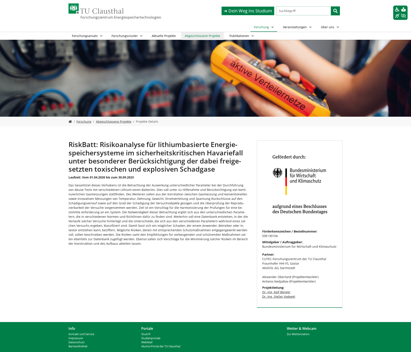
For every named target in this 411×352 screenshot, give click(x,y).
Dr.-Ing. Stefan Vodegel (278, 297)
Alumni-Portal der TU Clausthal (160, 346)
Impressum (75, 338)
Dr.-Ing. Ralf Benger (276, 292)
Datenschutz (76, 342)
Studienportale (150, 338)
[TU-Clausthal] (96, 8)
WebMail (146, 342)
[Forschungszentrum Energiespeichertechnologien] (70, 121)
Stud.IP (145, 334)
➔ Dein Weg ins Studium (248, 11)
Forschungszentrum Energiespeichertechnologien (101, 17)
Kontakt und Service (81, 334)
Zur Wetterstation (298, 334)
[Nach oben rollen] (402, 343)
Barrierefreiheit (78, 346)
